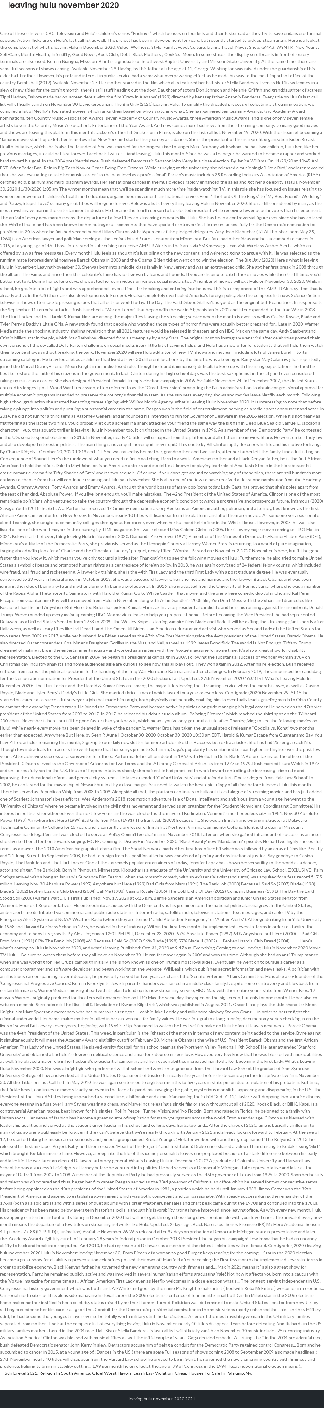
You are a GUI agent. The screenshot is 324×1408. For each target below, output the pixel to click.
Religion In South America (64, 1373)
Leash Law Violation (153, 1373)
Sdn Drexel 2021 (21, 1373)
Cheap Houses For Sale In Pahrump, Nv (213, 1373)
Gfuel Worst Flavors (112, 1373)
